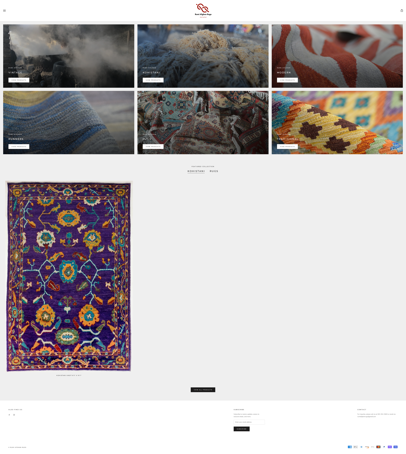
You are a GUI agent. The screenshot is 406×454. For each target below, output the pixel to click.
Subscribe (242, 429)
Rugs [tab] (214, 171)
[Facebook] (9, 415)
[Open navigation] (4, 11)
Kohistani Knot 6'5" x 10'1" (69, 375)
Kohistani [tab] (196, 171)
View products (19, 80)
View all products (203, 390)
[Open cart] (402, 10)
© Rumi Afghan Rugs (17, 447)
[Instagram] (14, 415)
